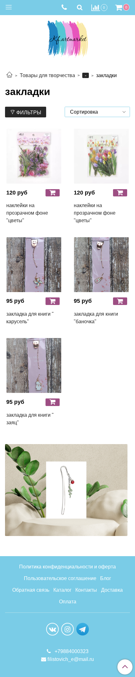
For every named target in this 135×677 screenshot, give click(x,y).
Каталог (62, 590)
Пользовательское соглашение (60, 578)
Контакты (86, 590)
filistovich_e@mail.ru (70, 659)
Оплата (67, 601)
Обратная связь (30, 590)
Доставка (112, 590)
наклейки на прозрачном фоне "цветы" (27, 213)
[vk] (52, 629)
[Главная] (9, 75)
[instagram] (67, 629)
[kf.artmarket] (67, 38)
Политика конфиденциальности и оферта (67, 566)
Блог (105, 578)
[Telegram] (82, 628)
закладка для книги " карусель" (30, 317)
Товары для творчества (47, 75)
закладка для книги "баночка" (96, 317)
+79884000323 (71, 651)
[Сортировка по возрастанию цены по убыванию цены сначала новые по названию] (97, 112)
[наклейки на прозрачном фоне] (33, 156)
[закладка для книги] (33, 264)
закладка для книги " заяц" (30, 418)
